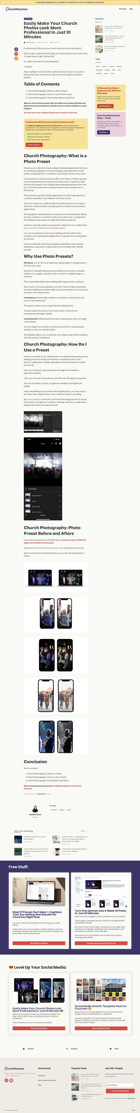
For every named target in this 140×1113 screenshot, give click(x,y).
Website (69, 809)
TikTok (113, 70)
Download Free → (105, 106)
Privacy (134, 1110)
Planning (107, 70)
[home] (17, 9)
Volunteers (99, 73)
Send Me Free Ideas (39, 943)
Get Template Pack (101, 1028)
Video (119, 70)
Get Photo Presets (39, 1028)
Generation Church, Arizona (47, 548)
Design (98, 66)
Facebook (104, 66)
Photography (54, 809)
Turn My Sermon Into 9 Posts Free (101, 943)
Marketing (28, 19)
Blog (131, 9)
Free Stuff (122, 9)
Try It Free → (103, 132)
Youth (112, 73)
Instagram (111, 66)
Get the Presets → (34, 145)
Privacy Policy (131, 1098)
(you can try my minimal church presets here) (44, 228)
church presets (33, 399)
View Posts (35, 817)
